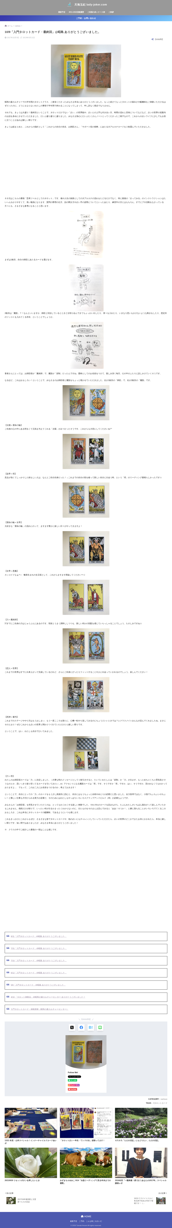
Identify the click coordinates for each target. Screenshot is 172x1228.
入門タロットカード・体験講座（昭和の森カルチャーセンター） (39, 1009)
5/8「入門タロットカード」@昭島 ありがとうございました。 (38, 985)
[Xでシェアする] (72, 1027)
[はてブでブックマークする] (91, 1027)
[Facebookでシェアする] (81, 1027)
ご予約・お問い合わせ (86, 18)
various (164, 1099)
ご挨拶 (111, 12)
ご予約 (81, 1221)
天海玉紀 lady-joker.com (90, 4)
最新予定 (61, 12)
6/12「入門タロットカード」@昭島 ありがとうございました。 (39, 973)
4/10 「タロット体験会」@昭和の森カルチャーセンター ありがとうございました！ (48, 997)
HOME (87, 1216)
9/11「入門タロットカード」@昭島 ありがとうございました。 (39, 936)
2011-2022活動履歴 (76, 12)
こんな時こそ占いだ (94, 1221)
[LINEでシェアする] (100, 1027)
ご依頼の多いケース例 (96, 12)
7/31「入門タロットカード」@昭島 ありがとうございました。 (39, 948)
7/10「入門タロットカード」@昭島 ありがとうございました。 (39, 961)
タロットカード (160, 1103)
